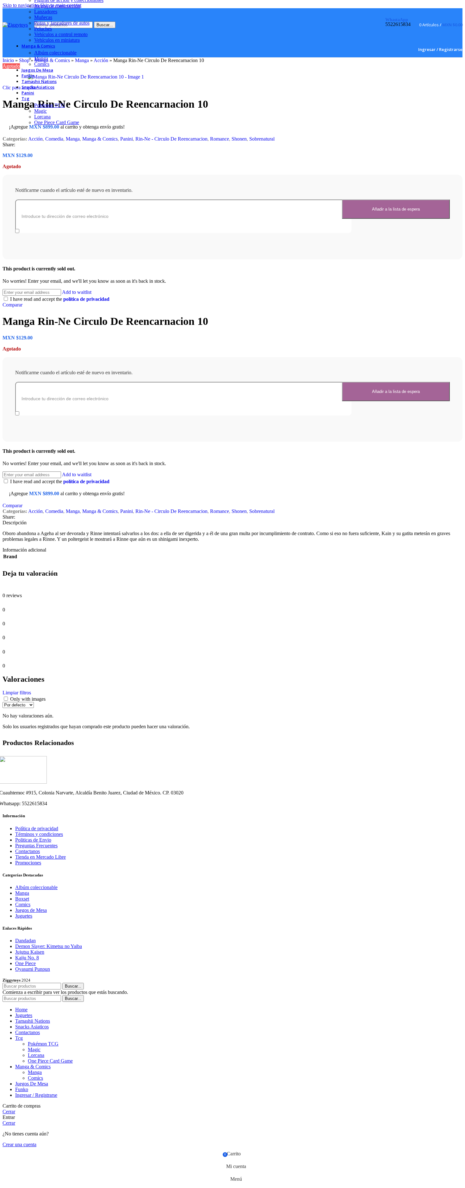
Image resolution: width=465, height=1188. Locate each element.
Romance (219, 139)
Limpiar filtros (17, 692)
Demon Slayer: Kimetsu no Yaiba (48, 946)
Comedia (54, 139)
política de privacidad (86, 299)
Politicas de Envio (33, 840)
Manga (41, 58)
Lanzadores (45, 11)
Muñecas (43, 17)
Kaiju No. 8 (27, 957)
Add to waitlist (76, 292)
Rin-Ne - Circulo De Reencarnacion (171, 139)
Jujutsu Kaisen (29, 952)
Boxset (22, 898)
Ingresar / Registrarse (36, 1095)
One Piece (25, 963)
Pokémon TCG (49, 105)
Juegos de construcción (57, 6)
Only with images (28, 699)
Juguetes (23, 916)
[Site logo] (15, 25)
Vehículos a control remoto (61, 34)
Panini (126, 139)
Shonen (239, 139)
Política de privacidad (36, 828)
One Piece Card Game (56, 122)
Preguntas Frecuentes (36, 845)
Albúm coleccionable (55, 52)
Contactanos (27, 851)
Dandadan (25, 940)
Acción (35, 139)
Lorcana (42, 116)
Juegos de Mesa (31, 910)
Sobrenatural (262, 139)
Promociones (28, 862)
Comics (41, 64)
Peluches (43, 28)
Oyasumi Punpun (32, 969)
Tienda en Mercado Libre (40, 857)
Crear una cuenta (19, 1144)
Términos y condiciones (39, 834)
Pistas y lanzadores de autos (62, 23)
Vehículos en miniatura (57, 40)
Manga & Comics (100, 139)
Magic (40, 111)
